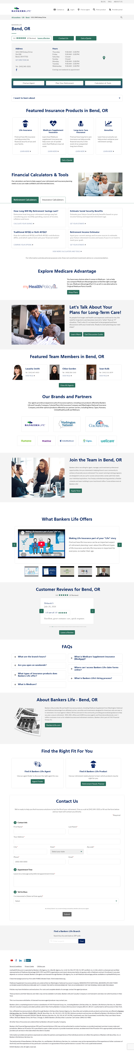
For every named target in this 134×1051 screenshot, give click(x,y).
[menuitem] (59, 9)
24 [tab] (81, 628)
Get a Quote (86, 38)
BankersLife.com (53, 725)
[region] (103, 59)
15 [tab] (69, 628)
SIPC (35, 1013)
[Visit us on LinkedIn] (20, 962)
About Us (118, 2)
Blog (103, 2)
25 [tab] (83, 628)
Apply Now (75, 491)
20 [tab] (76, 628)
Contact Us (63, 38)
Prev (14, 545)
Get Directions (21, 60)
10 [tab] (62, 628)
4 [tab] (54, 628)
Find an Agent (29, 83)
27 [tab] (86, 628)
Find (82, 941)
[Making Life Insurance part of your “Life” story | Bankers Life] (41, 543)
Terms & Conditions (16, 966)
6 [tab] (57, 628)
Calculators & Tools (103, 83)
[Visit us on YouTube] (12, 962)
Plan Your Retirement (65, 83)
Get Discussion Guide (93, 333)
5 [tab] (55, 628)
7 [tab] (58, 628)
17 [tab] (72, 628)
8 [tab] (60, 628)
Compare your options (23, 245)
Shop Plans (73, 292)
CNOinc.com (41, 966)
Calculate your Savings (23, 224)
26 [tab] (84, 628)
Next (119, 545)
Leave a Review (44, 38)
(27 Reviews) (31, 38)
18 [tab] (73, 628)
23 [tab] (80, 628)
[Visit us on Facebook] (17, 71)
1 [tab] (50, 628)
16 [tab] (71, 628)
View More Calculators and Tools (66, 251)
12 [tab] (65, 628)
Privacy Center (29, 966)
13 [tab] (66, 628)
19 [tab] (75, 628)
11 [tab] (64, 628)
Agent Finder (37, 781)
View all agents (67, 385)
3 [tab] (53, 628)
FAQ (109, 2)
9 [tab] (61, 628)
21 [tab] (77, 628)
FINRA (30, 1013)
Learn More (24, 151)
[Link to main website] (21, 9)
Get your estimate (77, 224)
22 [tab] (79, 628)
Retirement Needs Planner (93, 784)
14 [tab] (68, 628)
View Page (29, 376)
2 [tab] (51, 628)
